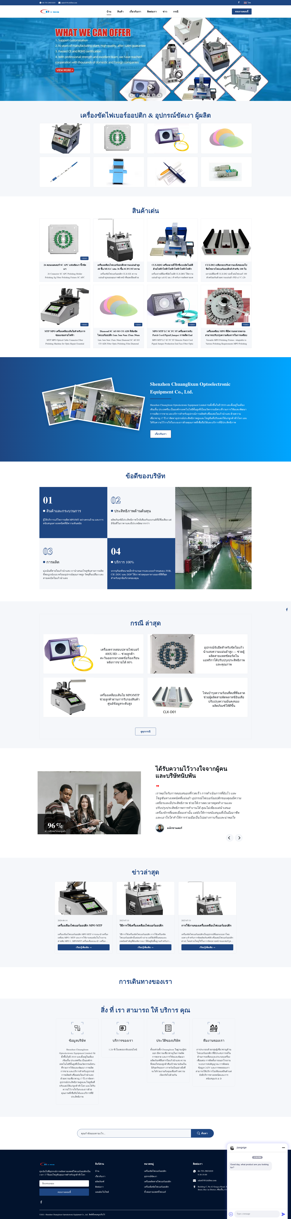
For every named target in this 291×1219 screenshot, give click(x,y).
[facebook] (41, 1202)
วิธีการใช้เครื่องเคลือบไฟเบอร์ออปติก (141, 925)
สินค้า (120, 11)
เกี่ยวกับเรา (135, 11)
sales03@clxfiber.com (69, 2)
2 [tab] (137, 95)
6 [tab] (159, 95)
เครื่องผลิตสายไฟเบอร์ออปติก (157, 1181)
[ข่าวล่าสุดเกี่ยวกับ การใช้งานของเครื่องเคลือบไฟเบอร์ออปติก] (207, 899)
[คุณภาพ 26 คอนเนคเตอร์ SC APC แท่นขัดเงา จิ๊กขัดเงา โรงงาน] (65, 240)
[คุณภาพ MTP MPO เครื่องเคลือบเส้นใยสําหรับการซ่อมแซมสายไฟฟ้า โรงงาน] (65, 306)
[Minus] (283, 1147)
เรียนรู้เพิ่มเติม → (84, 947)
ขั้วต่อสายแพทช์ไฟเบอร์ (155, 1191)
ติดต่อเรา (152, 11)
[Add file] (231, 1214)
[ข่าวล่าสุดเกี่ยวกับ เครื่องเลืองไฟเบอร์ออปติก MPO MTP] (84, 899)
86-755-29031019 (205, 1171)
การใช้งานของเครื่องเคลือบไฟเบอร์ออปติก (206, 925)
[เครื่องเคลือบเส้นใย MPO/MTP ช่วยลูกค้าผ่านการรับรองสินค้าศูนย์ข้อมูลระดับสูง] (68, 697)
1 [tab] (131, 95)
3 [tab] (143, 95)
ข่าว (165, 11)
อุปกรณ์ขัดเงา (150, 1176)
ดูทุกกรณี (146, 731)
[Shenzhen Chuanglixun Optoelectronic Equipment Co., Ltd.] (50, 11)
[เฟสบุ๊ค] (287, 609)
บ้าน (109, 11)
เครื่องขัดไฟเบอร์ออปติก (155, 1171)
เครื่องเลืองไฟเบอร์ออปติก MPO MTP (80, 925)
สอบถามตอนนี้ (241, 11)
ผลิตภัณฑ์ (99, 1181)
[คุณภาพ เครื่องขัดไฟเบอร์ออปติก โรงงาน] (145, 59)
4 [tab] (148, 95)
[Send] (283, 1214)
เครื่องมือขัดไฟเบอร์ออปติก (156, 1186)
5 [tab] (153, 95)
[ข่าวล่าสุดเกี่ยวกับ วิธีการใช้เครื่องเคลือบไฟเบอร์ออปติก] (145, 899)
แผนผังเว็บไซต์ (102, 1191)
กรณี (175, 11)
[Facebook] (239, 2)
